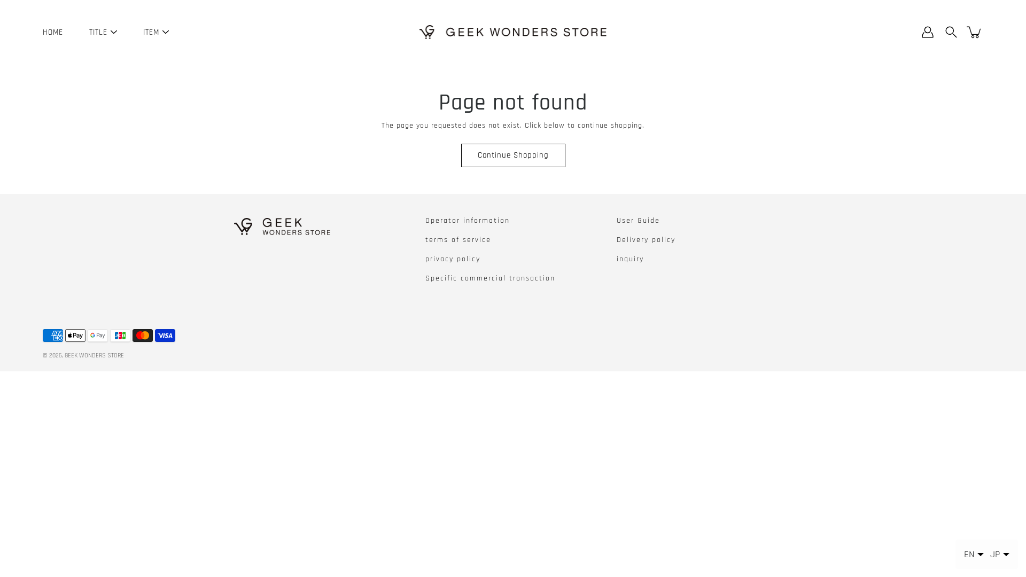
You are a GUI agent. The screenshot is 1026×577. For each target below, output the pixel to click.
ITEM (151, 32)
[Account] (927, 32)
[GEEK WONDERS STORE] (513, 32)
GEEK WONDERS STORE (94, 356)
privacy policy (452, 259)
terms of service (458, 240)
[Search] (951, 32)
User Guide (638, 220)
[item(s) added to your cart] (974, 32)
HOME (53, 32)
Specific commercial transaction (490, 278)
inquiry (630, 259)
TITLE (98, 32)
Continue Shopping (513, 155)
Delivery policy (646, 240)
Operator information (467, 220)
